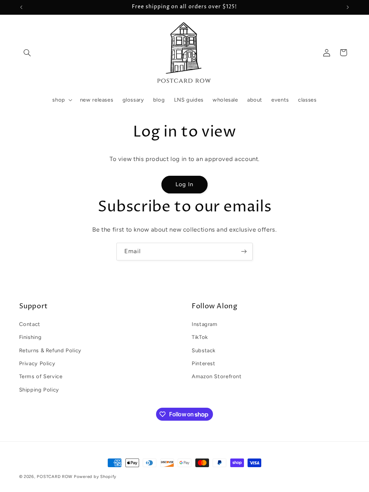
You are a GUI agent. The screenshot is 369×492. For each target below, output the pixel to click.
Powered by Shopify (95, 476)
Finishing (30, 337)
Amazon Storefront (217, 376)
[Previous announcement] (21, 7)
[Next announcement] (348, 7)
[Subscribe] (244, 251)
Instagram (205, 324)
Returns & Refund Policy (50, 350)
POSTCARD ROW (54, 476)
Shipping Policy (39, 389)
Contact (29, 324)
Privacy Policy (37, 363)
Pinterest (203, 363)
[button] (27, 52)
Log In (184, 184)
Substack (203, 350)
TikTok (200, 337)
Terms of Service (41, 376)
